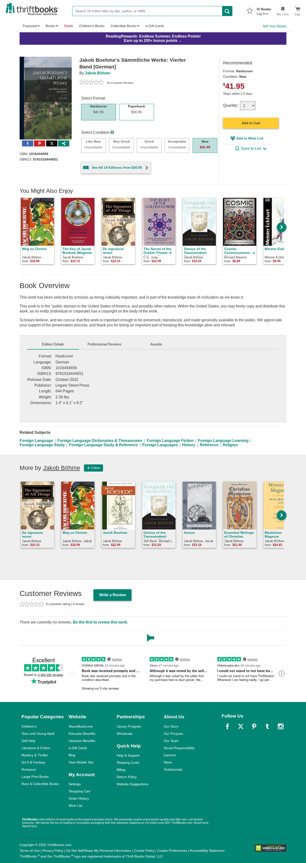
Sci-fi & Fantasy (33, 762)
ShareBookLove (81, 726)
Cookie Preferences (172, 850)
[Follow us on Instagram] (280, 726)
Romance (29, 769)
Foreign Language (36, 441)
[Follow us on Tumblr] (267, 726)
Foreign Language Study (42, 445)
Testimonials (173, 769)
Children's (29, 726)
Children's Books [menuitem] (91, 26)
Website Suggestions (132, 784)
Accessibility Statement (207, 850)
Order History (79, 798)
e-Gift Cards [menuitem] (155, 26)
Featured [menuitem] (30, 26)
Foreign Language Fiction (170, 441)
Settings (75, 784)
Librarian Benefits (82, 741)
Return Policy (127, 777)
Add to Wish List (249, 138)
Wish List (75, 805)
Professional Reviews (104, 344)
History (188, 445)
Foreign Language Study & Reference (103, 445)
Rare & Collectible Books (40, 784)
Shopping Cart (79, 791)
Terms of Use (30, 850)
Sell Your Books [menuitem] (274, 26)
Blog (72, 755)
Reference (209, 445)
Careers (170, 755)
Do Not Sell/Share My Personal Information (98, 850)
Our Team (171, 741)
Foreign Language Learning (223, 441)
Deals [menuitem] (68, 26)
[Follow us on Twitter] (240, 726)
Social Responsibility (179, 748)
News (168, 762)
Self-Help (28, 741)
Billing (121, 770)
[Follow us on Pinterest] (254, 726)
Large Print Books (35, 777)
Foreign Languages (160, 445)
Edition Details (53, 344)
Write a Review (112, 595)
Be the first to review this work (100, 622)
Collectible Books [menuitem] (123, 26)
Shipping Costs (128, 762)
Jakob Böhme (97, 73)
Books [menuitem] (50, 26)
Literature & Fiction (36, 748)
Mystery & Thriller (35, 755)
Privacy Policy (53, 850)
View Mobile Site (81, 762)
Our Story (171, 726)
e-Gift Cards (78, 748)
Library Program (129, 726)
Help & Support (128, 755)
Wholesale (124, 733)
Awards (156, 344)
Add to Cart (251, 123)
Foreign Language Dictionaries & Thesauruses (99, 441)
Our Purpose (173, 733)
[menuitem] (264, 10)
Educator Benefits (82, 733)
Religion (230, 445)
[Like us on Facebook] (227, 726)
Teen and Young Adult (38, 733)
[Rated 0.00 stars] (91, 83)
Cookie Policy (144, 850)
